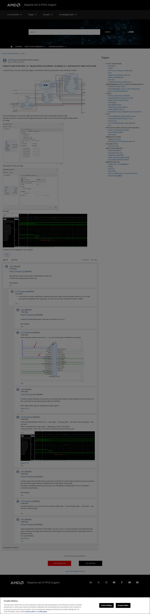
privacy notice (30, 611)
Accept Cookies (123, 605)
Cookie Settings (106, 605)
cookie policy (42, 611)
